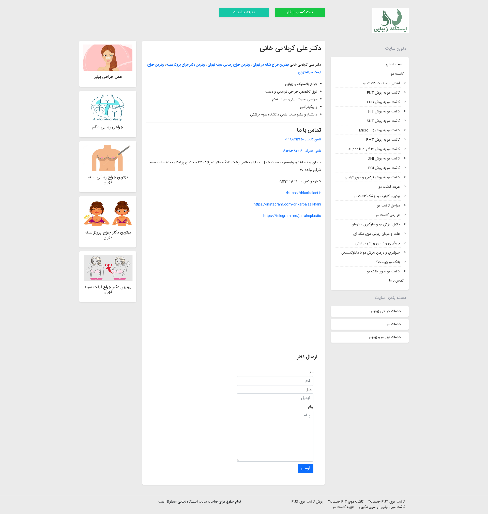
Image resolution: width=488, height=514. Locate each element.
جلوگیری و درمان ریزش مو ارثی (377, 243)
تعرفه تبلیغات (244, 12)
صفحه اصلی (395, 65)
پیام (310, 407)
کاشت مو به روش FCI (384, 168)
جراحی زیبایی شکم (107, 127)
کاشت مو (397, 74)
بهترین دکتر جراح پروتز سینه (185, 65)
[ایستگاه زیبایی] (390, 21)
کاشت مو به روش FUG (383, 102)
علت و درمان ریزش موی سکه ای (376, 234)
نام (311, 372)
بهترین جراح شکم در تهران (270, 65)
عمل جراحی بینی (108, 77)
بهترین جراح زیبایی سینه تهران (228, 65)
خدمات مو (394, 324)
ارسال (305, 468)
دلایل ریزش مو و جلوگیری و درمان (376, 225)
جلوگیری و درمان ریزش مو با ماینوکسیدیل (370, 253)
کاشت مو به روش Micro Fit (379, 130)
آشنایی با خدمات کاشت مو (381, 83)
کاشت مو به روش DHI (384, 159)
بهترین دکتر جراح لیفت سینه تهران (107, 290)
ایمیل (309, 390)
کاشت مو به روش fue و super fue (374, 149)
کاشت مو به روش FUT (383, 93)
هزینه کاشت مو (389, 187)
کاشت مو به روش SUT (383, 121)
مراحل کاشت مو (388, 206)
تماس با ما (396, 281)
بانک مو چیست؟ (388, 262)
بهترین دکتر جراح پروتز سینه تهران (108, 235)
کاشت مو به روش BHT (383, 140)
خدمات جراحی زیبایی (386, 311)
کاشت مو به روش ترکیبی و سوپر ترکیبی (372, 177)
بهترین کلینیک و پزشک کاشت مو (377, 196)
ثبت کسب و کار (300, 12)
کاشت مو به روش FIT (384, 112)
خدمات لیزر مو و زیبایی (385, 337)
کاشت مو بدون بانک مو (383, 272)
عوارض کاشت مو (388, 215)
